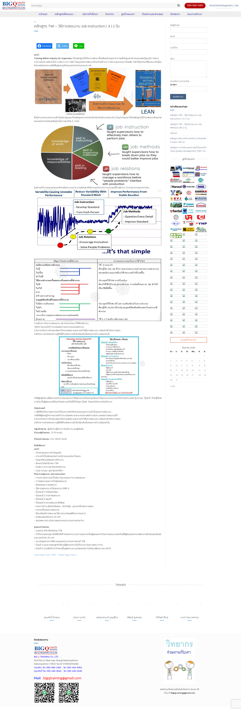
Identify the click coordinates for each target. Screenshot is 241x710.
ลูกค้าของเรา (128, 14)
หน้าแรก (173, 133)
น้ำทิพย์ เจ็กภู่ (162, 617)
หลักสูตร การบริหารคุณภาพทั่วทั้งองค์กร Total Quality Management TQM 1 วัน (188, 149)
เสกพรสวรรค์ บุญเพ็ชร (107, 617)
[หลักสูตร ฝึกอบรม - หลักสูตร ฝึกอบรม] (14, 5)
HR (35, 22)
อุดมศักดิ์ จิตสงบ (52, 617)
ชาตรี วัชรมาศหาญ (189, 617)
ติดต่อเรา (175, 14)
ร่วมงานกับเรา (194, 14)
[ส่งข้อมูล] (178, 5)
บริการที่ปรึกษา (90, 14)
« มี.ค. (172, 386)
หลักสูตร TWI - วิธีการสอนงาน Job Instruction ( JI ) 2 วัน (186, 116)
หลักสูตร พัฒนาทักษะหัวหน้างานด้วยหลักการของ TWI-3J (188, 140)
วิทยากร (109, 14)
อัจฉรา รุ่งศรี (79, 617)
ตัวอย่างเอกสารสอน (152, 14)
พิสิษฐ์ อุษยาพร (134, 617)
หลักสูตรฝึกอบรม (64, 14)
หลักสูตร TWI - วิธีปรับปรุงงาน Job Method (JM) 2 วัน (186, 125)
